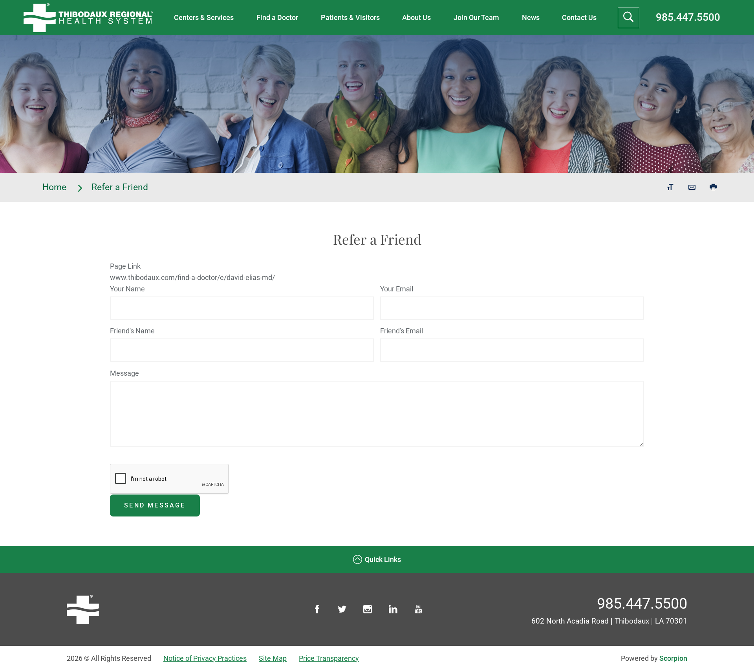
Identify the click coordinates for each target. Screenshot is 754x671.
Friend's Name (132, 331)
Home (55, 187)
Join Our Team (476, 17)
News (531, 17)
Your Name (127, 289)
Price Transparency (329, 658)
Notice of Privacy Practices (205, 658)
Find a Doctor (277, 17)
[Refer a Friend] (692, 187)
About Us (416, 17)
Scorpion (673, 658)
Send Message (154, 505)
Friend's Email (401, 331)
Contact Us (579, 17)
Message (124, 373)
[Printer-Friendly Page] (713, 187)
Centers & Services (204, 17)
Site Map (273, 658)
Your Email (396, 289)
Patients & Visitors (350, 17)
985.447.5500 (688, 17)
